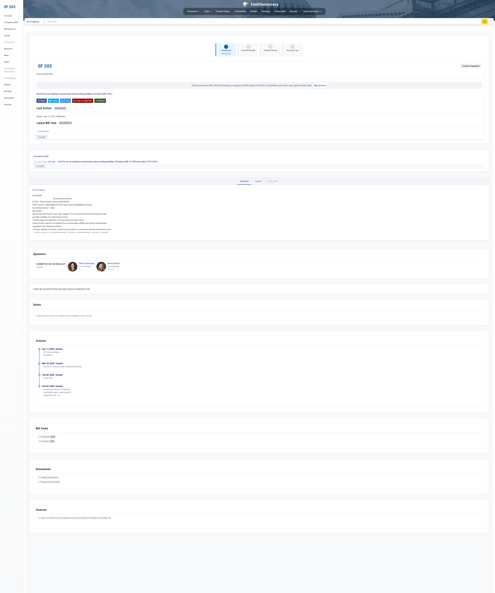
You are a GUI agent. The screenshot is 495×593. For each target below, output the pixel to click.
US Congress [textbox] (33, 21)
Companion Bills (11, 22)
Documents (9, 98)
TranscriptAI (280, 11)
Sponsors (8, 49)
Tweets (7, 36)
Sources (7, 104)
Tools (206, 11)
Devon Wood (113, 263)
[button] (490, 21)
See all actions (60, 108)
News (6, 55)
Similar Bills (9, 42)
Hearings (266, 11)
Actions (7, 85)
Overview (8, 16)
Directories (193, 11)
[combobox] (35, 21)
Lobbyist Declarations (49, 477)
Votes (6, 62)
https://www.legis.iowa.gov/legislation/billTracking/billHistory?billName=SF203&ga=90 (76, 518)
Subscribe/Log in (311, 11)
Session (293, 11)
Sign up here (320, 85)
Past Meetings (10, 78)
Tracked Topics (223, 11)
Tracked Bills (240, 11)
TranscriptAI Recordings (9, 70)
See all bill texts (65, 123)
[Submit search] (485, 21)
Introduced (44, 131)
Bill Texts (8, 91)
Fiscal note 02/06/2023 (50, 482)
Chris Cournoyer (86, 263)
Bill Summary (9, 29)
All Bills (253, 11)
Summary (244, 181)
